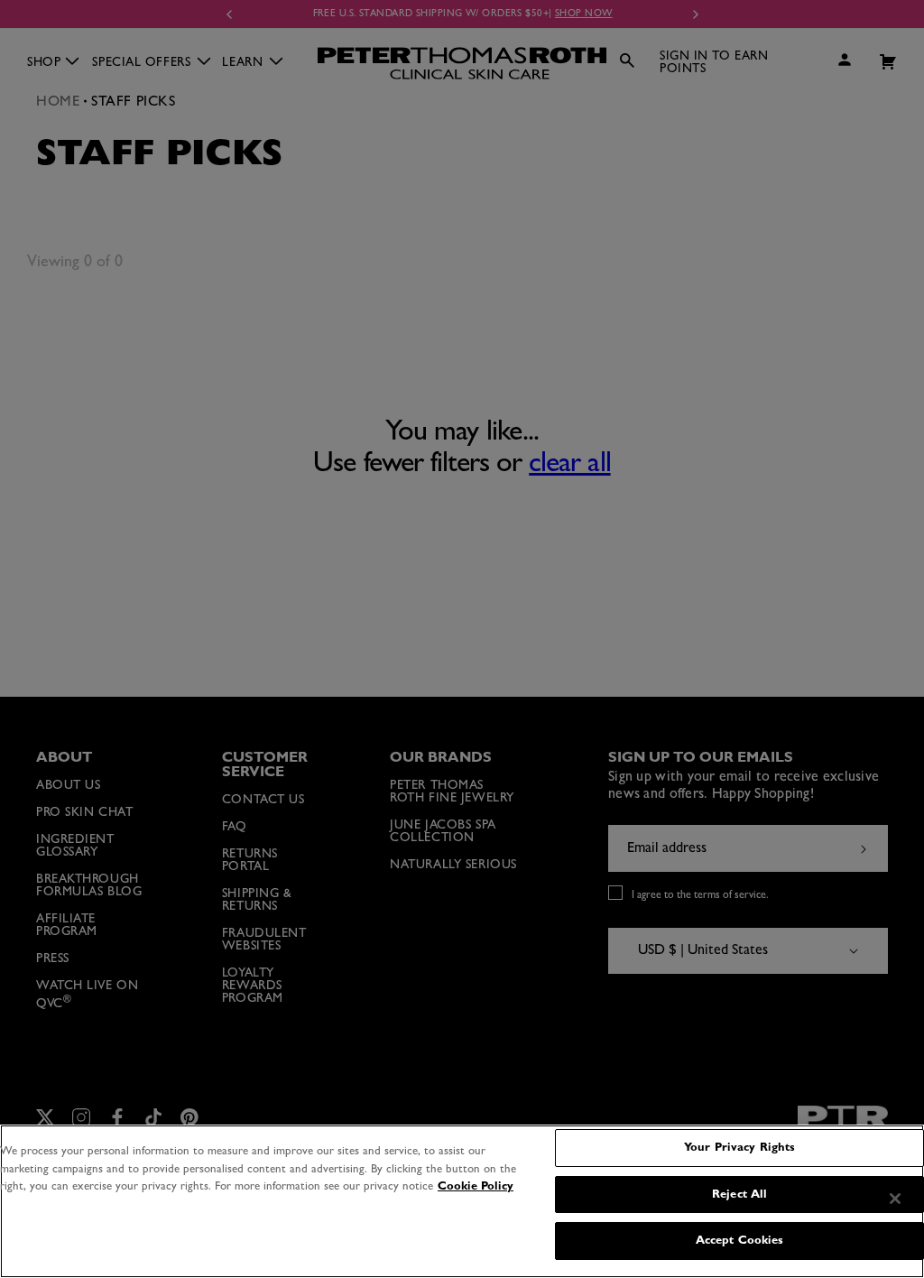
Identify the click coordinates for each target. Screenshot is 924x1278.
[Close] (895, 1198)
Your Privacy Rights (739, 1147)
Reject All (739, 1194)
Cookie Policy (475, 1186)
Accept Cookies (740, 1240)
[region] (462, 1201)
